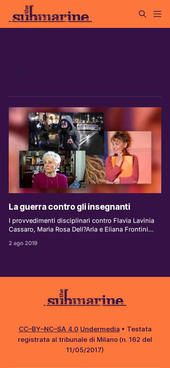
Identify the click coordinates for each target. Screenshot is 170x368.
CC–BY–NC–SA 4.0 (48, 329)
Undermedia (100, 329)
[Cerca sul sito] (143, 14)
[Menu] (157, 14)
